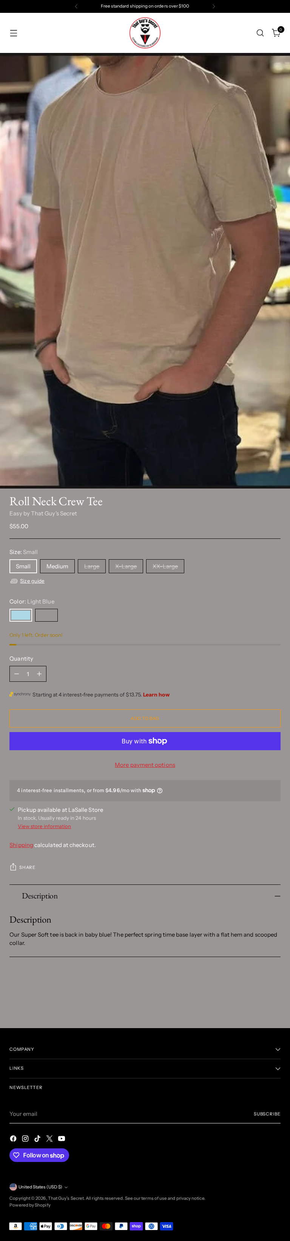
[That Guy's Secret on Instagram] (26, 1140)
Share (27, 867)
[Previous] (76, 6)
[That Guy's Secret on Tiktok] (38, 1140)
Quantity (21, 658)
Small (23, 566)
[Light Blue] (20, 615)
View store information (44, 826)
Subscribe (267, 1114)
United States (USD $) (40, 1187)
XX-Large (165, 566)
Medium (57, 566)
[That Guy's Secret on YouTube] (62, 1140)
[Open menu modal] (13, 33)
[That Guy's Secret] (145, 33)
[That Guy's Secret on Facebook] (14, 1140)
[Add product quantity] (39, 673)
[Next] (213, 6)
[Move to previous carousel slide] (256, 1002)
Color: (31, 601)
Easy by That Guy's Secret (43, 513)
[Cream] (46, 615)
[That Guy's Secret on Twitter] (50, 1140)
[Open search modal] (260, 33)
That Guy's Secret (66, 1198)
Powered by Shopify (29, 1205)
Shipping (21, 845)
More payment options (145, 764)
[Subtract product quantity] (16, 673)
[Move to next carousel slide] (274, 1001)
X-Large (126, 566)
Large (91, 566)
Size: (23, 551)
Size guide (32, 581)
